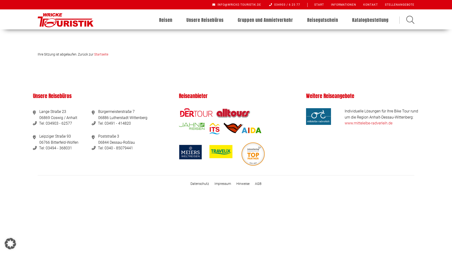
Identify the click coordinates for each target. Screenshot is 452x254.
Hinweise (243, 184)
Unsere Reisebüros (205, 20)
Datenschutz (199, 184)
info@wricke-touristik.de (239, 4)
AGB (258, 184)
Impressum (222, 184)
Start (319, 4)
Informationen (343, 4)
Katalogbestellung (370, 20)
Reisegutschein (322, 20)
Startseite (101, 54)
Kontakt (370, 4)
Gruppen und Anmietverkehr (265, 20)
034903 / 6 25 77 (286, 4)
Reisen (165, 20)
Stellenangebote (399, 4)
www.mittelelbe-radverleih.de (368, 123)
